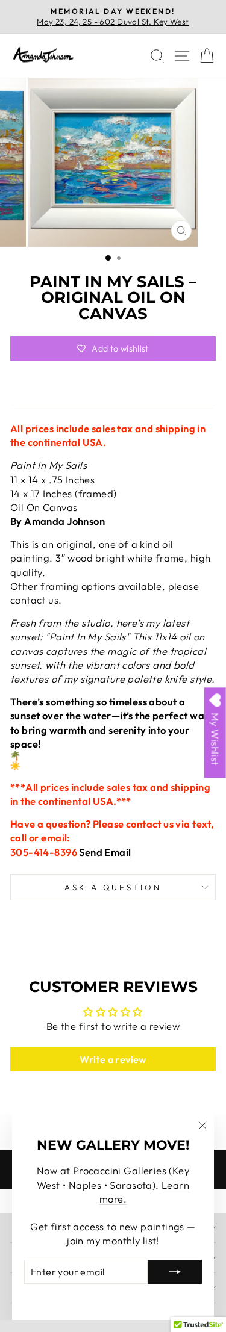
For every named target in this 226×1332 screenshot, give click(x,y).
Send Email (105, 852)
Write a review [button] (113, 1059)
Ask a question (113, 887)
